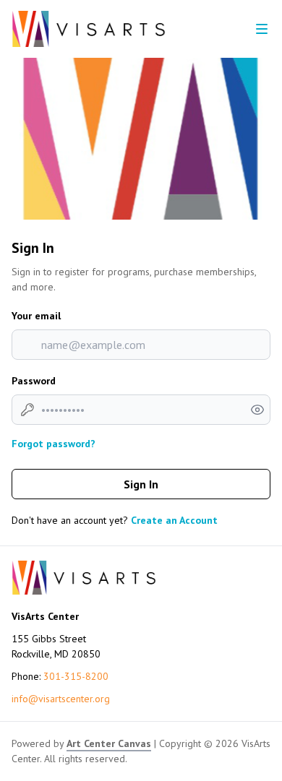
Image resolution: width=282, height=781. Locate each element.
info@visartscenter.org (61, 698)
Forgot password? (53, 443)
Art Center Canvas (109, 743)
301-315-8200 (75, 676)
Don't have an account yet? (115, 520)
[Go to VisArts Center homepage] (89, 29)
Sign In (141, 484)
